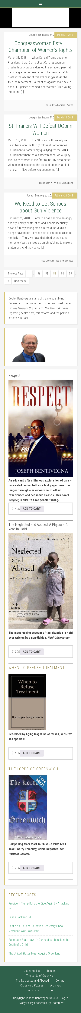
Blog (64, 183)
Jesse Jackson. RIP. (20, 917)
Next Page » (20, 280)
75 (7, 280)
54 (62, 273)
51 (38, 273)
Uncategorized (66, 260)
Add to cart (32, 508)
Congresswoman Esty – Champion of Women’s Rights (40, 46)
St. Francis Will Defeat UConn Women (40, 129)
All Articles (60, 105)
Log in (64, 998)
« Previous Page (14, 273)
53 (54, 273)
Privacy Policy (25, 1003)
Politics (69, 105)
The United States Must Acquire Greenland (34, 953)
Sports (70, 183)
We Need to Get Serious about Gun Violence (40, 207)
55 (70, 273)
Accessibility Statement (50, 1003)
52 (46, 273)
